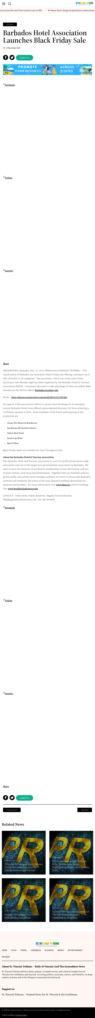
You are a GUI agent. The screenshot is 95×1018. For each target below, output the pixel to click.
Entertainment (75, 950)
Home (4, 950)
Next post (84, 810)
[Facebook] (47, 127)
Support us (24, 57)
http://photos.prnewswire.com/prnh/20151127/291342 (39, 397)
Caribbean (36, 950)
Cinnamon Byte (21, 1015)
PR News (10, 24)
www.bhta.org (63, 484)
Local (14, 950)
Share (6, 363)
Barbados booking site (46, 390)
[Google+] (47, 313)
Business (49, 950)
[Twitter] (47, 220)
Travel (23, 950)
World (60, 950)
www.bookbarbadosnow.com (23, 488)
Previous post (12, 810)
